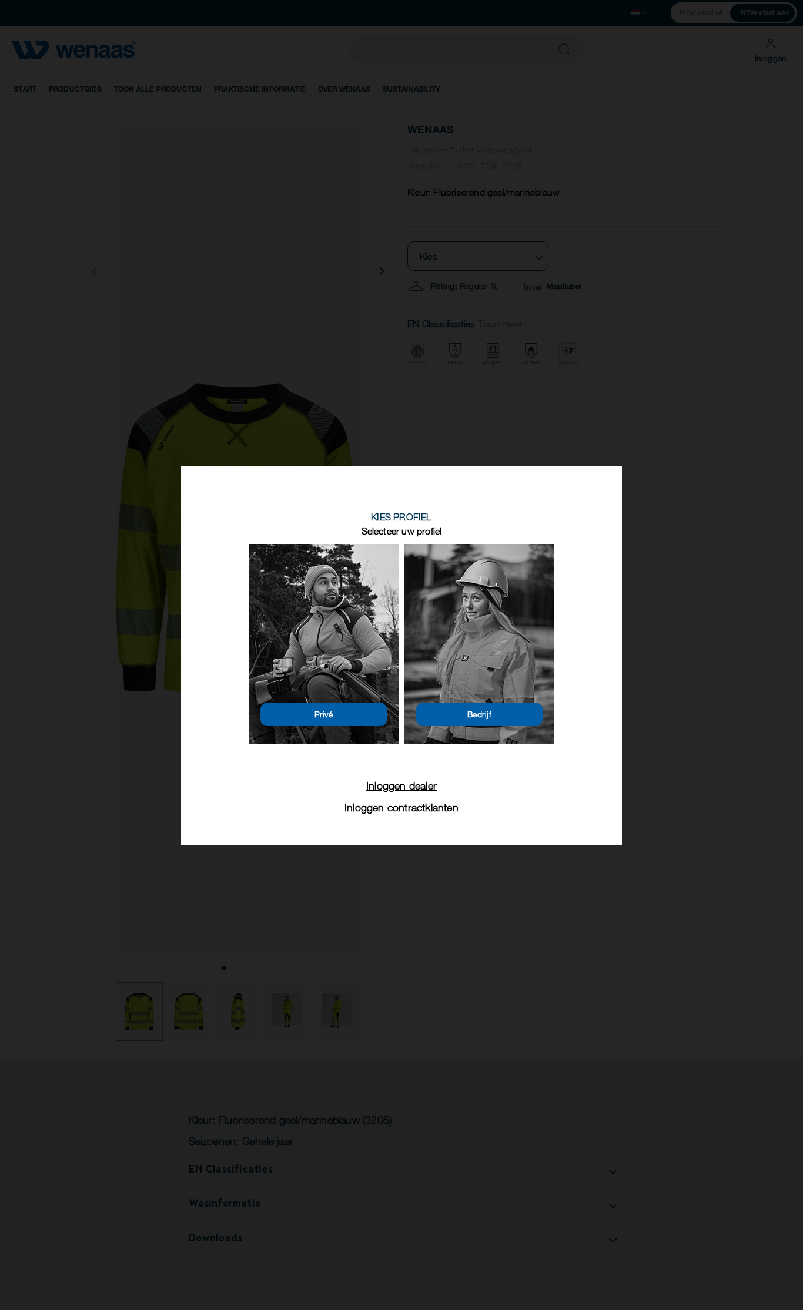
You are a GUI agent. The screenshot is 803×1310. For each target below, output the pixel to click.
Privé (323, 714)
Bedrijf (479, 714)
